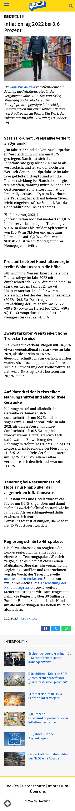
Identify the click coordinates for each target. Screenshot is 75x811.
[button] (6, 6)
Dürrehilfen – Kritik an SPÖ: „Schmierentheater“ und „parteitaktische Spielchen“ (48, 678)
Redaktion (28, 618)
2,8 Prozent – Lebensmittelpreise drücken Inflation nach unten (48, 718)
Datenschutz (33, 786)
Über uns (38, 791)
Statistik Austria (22, 87)
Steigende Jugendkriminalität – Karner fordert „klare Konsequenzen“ (49, 658)
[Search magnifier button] (71, 6)
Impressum (58, 786)
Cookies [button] (12, 786)
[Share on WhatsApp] (66, 628)
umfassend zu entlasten (23, 579)
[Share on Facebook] (45, 628)
